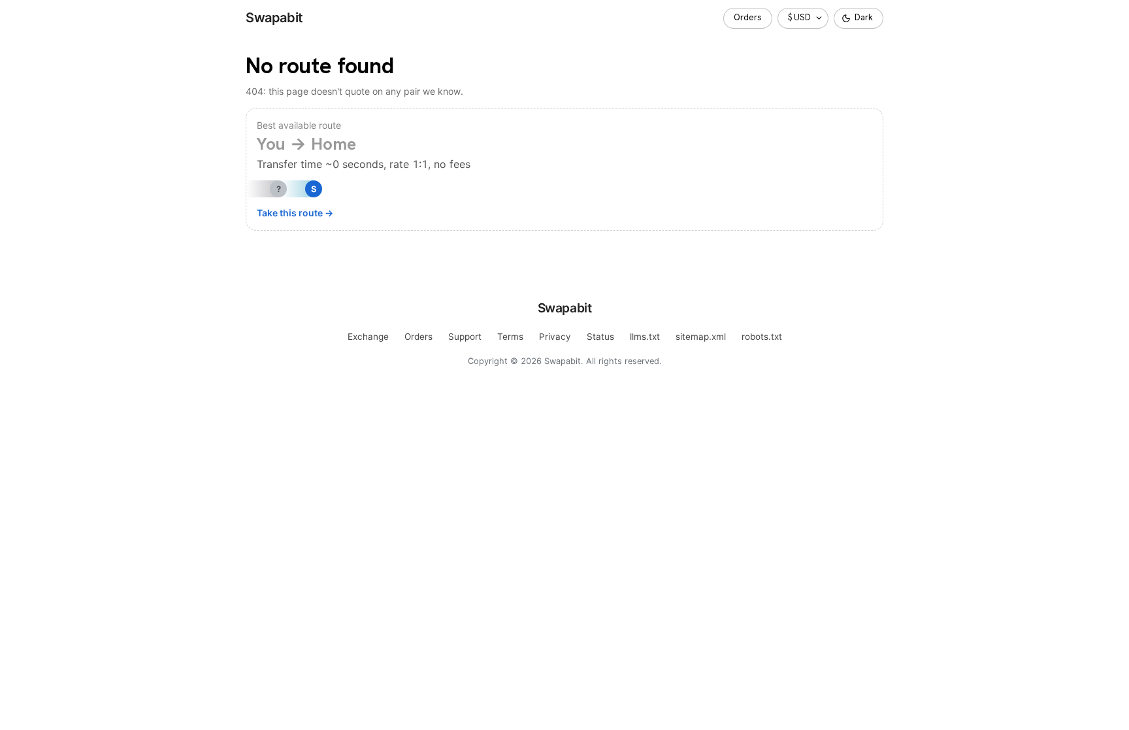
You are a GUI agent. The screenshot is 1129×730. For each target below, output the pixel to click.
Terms (510, 336)
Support (465, 336)
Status (600, 336)
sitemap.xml (701, 336)
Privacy (555, 336)
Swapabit (274, 17)
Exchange (368, 336)
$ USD (799, 17)
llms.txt (645, 336)
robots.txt (762, 336)
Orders (748, 17)
